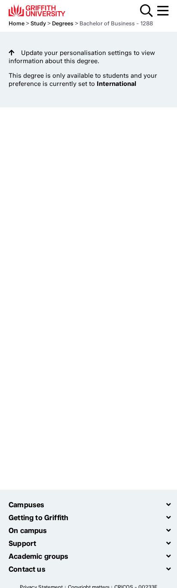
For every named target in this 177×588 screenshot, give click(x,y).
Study (38, 23)
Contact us (27, 569)
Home (16, 23)
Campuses (26, 504)
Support (22, 543)
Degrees (62, 23)
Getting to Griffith (38, 517)
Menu (162, 10)
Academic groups (39, 556)
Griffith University (49, 10)
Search (146, 10)
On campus (28, 530)
